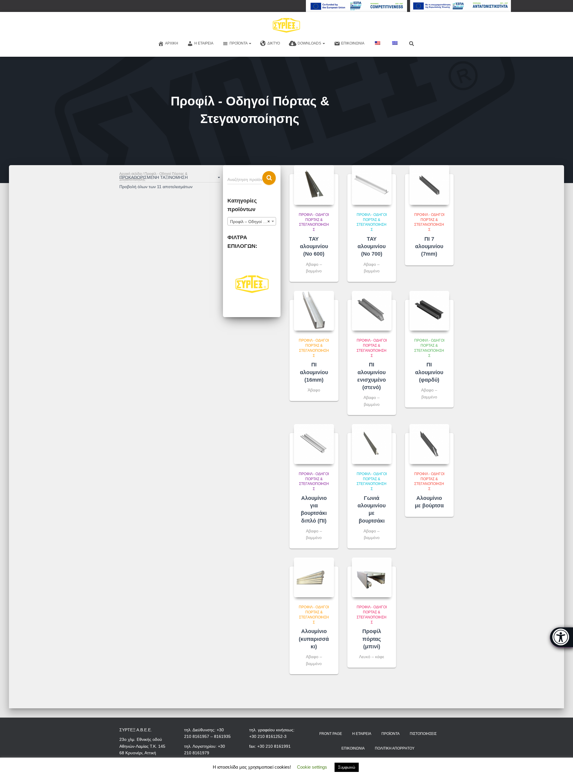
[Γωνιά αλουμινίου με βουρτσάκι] (372, 444)
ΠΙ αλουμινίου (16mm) (314, 372)
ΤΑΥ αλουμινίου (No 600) (314, 246)
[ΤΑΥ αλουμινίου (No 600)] (314, 185)
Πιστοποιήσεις (423, 734)
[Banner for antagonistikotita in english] (356, 6)
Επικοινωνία (352, 43)
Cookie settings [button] (312, 767)
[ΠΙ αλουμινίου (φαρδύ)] (429, 311)
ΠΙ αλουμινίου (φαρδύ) (429, 372)
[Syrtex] (286, 25)
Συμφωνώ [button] (346, 767)
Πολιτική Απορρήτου (395, 748)
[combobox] (251, 221)
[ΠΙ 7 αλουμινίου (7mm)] (429, 185)
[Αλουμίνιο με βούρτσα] (429, 444)
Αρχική (171, 43)
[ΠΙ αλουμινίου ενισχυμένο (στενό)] (372, 311)
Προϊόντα (238, 43)
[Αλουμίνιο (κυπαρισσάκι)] (314, 577)
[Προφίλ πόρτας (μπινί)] (372, 577)
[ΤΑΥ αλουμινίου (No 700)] (372, 185)
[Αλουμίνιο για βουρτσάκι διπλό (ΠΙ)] (314, 444)
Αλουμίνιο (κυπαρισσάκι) (314, 638)
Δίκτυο (273, 43)
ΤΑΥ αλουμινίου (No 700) (372, 246)
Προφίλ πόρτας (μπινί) (371, 638)
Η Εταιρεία (203, 43)
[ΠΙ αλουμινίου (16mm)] (314, 311)
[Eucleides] (561, 637)
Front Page (330, 734)
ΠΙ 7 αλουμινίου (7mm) (429, 246)
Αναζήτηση (269, 178)
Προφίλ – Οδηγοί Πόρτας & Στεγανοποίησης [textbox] (253, 221)
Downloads (310, 43)
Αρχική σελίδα (130, 174)
